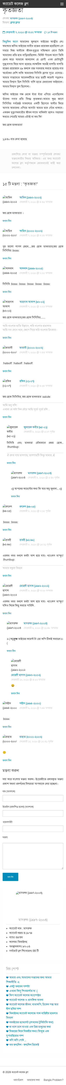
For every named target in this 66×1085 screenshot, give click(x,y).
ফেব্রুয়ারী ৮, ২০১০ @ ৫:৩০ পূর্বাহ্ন (43, 477)
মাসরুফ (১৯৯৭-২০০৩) (21, 18)
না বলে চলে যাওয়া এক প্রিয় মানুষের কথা (30, 1027)
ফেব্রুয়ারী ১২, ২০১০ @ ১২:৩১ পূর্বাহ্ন (36, 741)
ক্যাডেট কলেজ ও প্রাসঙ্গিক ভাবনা (26, 1000)
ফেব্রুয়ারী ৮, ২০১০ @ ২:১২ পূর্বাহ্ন (35, 511)
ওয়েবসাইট (7, 822)
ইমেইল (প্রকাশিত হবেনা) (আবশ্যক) (18, 806)
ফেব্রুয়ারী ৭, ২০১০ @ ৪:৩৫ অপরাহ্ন (36, 202)
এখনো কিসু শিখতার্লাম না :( (23, 991)
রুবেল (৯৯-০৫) (27, 507)
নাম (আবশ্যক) (9, 791)
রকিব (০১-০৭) (27, 381)
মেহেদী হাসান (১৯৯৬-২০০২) (34, 586)
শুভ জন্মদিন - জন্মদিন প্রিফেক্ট (24, 1045)
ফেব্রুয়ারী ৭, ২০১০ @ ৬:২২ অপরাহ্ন (36, 273)
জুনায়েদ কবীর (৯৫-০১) (35, 427)
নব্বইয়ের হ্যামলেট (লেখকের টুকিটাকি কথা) (31, 1022)
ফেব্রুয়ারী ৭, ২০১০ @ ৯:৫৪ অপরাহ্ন (36, 386)
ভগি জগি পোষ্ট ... (17, 1040)
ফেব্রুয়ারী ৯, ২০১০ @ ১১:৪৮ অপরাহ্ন (41, 628)
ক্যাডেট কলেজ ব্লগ (16, 3)
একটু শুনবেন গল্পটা (19, 986)
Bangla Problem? (53, 1080)
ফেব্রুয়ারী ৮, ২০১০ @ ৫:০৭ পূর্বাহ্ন (39, 431)
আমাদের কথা (33, 1080)
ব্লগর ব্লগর (15, 23)
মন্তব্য (5, 837)
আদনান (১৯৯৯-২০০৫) (31, 268)
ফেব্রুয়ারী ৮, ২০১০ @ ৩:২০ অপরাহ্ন (36, 590)
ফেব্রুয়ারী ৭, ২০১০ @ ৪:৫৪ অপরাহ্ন (36, 235)
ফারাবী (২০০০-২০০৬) (31, 348)
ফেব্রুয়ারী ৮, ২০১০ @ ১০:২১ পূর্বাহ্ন (36, 544)
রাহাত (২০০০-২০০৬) (31, 737)
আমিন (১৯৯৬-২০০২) (31, 197)
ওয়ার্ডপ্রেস (18, 1080)
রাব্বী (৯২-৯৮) (27, 540)
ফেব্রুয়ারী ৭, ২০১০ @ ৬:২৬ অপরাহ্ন (36, 306)
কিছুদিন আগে (10, 42)
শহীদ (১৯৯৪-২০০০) (30, 703)
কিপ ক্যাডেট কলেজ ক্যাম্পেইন (25, 995)
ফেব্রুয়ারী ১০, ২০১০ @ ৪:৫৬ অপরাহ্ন (28, 679)
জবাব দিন (7, 221)
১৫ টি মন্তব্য (52, 32)
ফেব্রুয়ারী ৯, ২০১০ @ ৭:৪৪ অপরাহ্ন (36, 708)
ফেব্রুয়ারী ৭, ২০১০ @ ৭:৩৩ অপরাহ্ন (36, 352)
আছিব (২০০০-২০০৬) (31, 231)
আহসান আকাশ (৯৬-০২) (32, 302)
